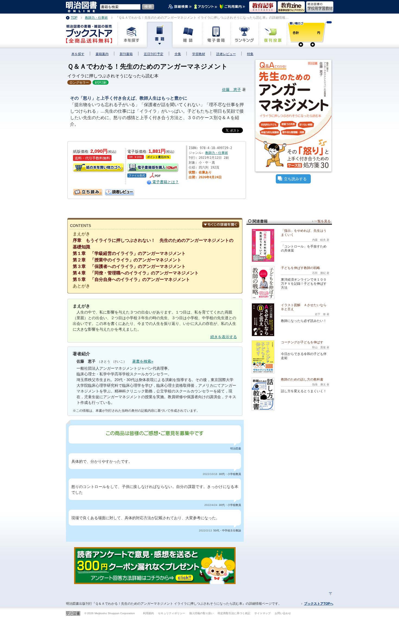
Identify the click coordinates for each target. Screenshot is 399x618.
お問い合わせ (283, 613)
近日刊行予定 (153, 54)
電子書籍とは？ (165, 182)
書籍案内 (102, 54)
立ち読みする (295, 179)
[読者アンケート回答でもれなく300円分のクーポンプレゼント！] (155, 581)
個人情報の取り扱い (201, 613)
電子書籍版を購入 (153, 168)
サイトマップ (262, 613)
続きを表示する (223, 337)
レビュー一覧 (107, 191)
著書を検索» (142, 361)
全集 (178, 54)
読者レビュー (226, 54)
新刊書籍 (126, 54)
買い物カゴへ (99, 168)
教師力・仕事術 (216, 153)
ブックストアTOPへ (318, 604)
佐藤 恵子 (231, 89)
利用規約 (148, 613)
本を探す (77, 54)
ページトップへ (330, 593)
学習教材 (198, 54)
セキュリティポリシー (171, 613)
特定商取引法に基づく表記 (234, 613)
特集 (250, 54)
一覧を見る (322, 221)
